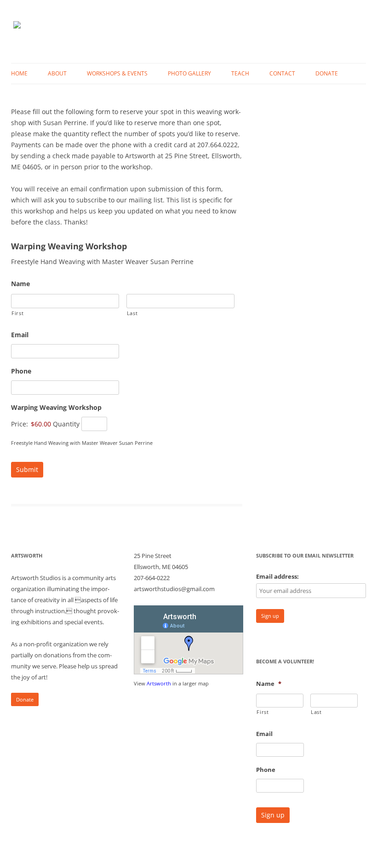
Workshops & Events (117, 73)
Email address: (277, 576)
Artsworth (159, 683)
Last (132, 313)
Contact (282, 73)
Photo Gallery (189, 73)
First (17, 313)
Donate (326, 73)
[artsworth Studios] (17, 31)
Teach (240, 73)
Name (20, 284)
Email (20, 335)
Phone (21, 371)
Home (19, 73)
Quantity (66, 424)
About (57, 73)
